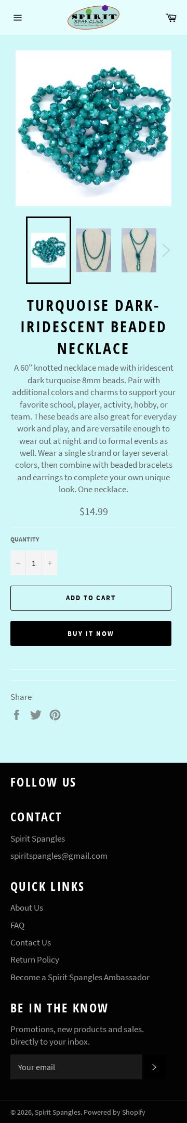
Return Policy (34, 959)
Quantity (24, 539)
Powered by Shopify (114, 1112)
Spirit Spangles (58, 1112)
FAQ (17, 925)
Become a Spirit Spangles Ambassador (80, 977)
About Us (26, 907)
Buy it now (91, 633)
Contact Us (30, 942)
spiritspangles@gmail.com (59, 855)
